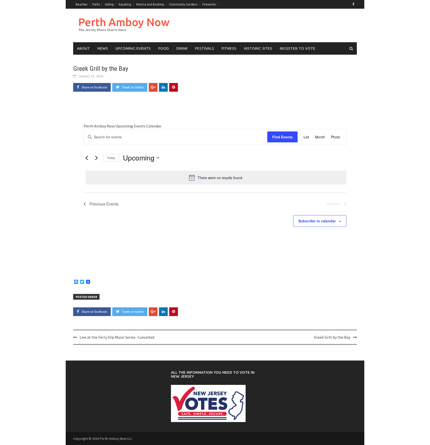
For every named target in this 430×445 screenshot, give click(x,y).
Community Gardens (183, 4)
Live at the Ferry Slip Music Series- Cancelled (117, 337)
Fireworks (209, 4)
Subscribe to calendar (317, 220)
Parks (96, 4)
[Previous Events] (87, 158)
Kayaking (125, 4)
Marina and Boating (150, 4)
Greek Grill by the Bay (332, 337)
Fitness (228, 48)
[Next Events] (96, 158)
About (83, 48)
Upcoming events (133, 48)
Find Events (282, 136)
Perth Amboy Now (123, 22)
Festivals (204, 48)
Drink (182, 48)
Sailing (109, 4)
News (102, 48)
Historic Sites (258, 48)
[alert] (216, 178)
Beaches (81, 4)
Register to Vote (297, 48)
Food (163, 48)
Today (111, 158)
